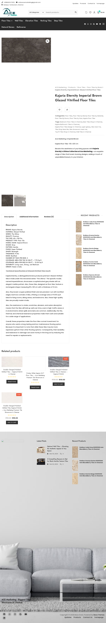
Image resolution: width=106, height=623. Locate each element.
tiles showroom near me (78, 129)
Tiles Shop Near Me (62, 129)
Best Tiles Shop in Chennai (92, 122)
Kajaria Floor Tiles (89, 118)
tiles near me (96, 127)
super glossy (86, 127)
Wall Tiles (19, 20)
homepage (100, 3)
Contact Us (91, 3)
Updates (75, 3)
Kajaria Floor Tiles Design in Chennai (68, 127)
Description (9, 217)
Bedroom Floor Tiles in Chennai (71, 122)
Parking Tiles (46, 20)
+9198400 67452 (9, 2)
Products (83, 3)
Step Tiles (58, 20)
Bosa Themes (99, 615)
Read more (12, 382)
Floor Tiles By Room (62, 118)
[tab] (9, 216)
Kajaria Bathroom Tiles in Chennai (67, 124)
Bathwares (21, 27)
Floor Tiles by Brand (80, 116)
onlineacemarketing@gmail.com (29, 2)
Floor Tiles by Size (76, 118)
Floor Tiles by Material (95, 116)
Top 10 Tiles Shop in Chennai (65, 132)
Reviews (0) (49, 217)
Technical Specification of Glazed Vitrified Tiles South (28, 271)
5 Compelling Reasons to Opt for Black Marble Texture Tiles (57, 460)
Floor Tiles (6, 20)
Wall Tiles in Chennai (83, 132)
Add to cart (58, 384)
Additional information (29, 217)
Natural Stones (8, 27)
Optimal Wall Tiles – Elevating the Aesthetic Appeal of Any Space (57, 448)
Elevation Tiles (31, 20)
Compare (67, 109)
